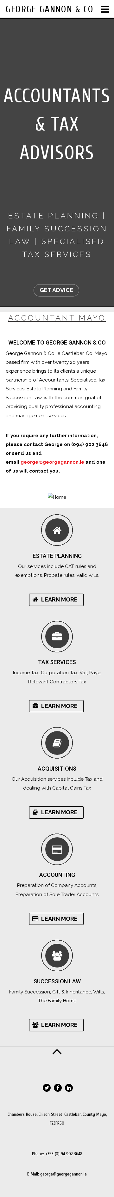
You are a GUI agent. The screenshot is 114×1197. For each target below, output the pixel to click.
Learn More (59, 599)
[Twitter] (47, 1087)
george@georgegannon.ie (52, 462)
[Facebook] (58, 1087)
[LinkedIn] (69, 1087)
